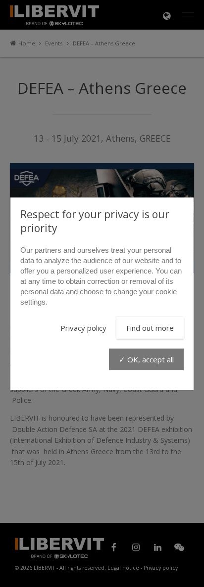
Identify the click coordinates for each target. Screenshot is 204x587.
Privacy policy (83, 328)
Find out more (150, 328)
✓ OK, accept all (146, 359)
